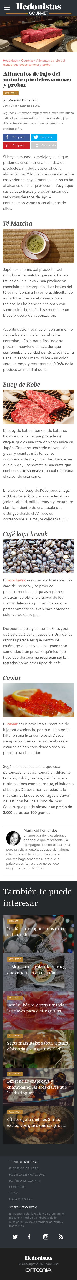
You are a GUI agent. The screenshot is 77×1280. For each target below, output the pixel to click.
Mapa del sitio (20, 1199)
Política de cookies (25, 1181)
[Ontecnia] (38, 1272)
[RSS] (61, 1237)
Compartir (18, 137)
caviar (12, 724)
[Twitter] (16, 1237)
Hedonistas (38, 5)
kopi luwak (16, 580)
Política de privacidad (27, 1174)
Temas (14, 1193)
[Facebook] (31, 1237)
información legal (24, 1168)
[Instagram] (46, 1237)
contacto (17, 1187)
